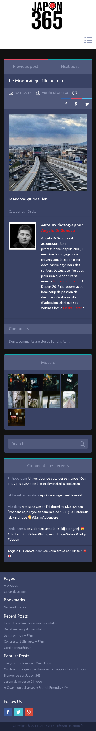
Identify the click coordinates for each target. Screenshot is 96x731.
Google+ (76, 103)
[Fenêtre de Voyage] (69, 393)
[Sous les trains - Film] (16, 411)
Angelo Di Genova (55, 92)
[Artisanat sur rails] (34, 393)
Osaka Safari (72, 308)
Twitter (87, 103)
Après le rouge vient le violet (61, 495)
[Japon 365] (48, 8)
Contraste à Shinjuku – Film (24, 641)
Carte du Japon (15, 591)
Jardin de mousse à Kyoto (23, 681)
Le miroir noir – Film (18, 635)
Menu (88, 40)
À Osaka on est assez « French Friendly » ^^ (36, 687)
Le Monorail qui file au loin (36, 80)
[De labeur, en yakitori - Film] (34, 376)
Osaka (32, 211)
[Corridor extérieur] (16, 393)
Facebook (66, 103)
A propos (11, 585)
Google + (29, 712)
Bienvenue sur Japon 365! (22, 675)
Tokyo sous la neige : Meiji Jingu (27, 663)
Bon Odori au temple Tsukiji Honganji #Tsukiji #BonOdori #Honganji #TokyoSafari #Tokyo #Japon (48, 534)
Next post (70, 66)
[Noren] (51, 393)
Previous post (25, 66)
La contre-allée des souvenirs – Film (30, 623)
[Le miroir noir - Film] (51, 376)
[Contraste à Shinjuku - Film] (69, 376)
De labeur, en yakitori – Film (24, 629)
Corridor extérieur (17, 647)
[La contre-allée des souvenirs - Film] (16, 376)
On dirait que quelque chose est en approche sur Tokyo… (46, 669)
